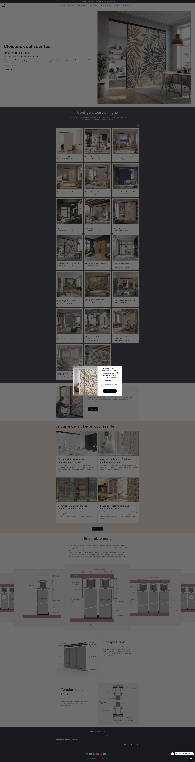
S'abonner (110, 391)
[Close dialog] (74, 367)
